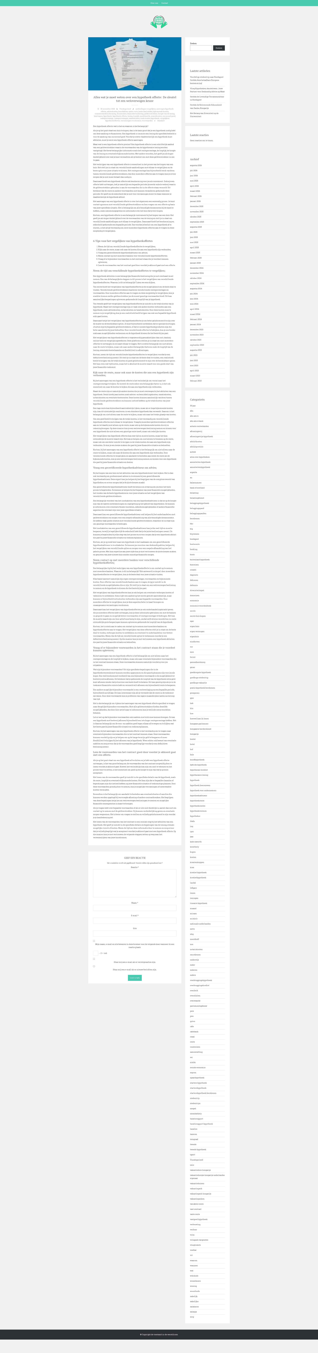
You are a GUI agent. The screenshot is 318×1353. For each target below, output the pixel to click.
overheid (194, 990)
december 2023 (196, 329)
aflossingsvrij (196, 431)
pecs (192, 1011)
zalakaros (194, 1306)
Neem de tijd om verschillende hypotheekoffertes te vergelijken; (127, 246)
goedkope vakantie (198, 683)
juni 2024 (194, 299)
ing (191, 826)
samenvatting (196, 1052)
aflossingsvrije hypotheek (201, 436)
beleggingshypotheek (199, 503)
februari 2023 (196, 381)
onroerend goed (168, 116)
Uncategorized (125, 109)
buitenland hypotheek (200, 559)
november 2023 (196, 335)
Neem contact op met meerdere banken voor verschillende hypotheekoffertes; (132, 256)
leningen (194, 898)
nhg (192, 934)
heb (191, 703)
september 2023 (197, 345)
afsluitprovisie (196, 446)
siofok (193, 1062)
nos (191, 944)
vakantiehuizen (197, 1183)
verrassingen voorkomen (131, 121)
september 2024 (197, 283)
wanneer (194, 1265)
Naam (134, 903)
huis (192, 754)
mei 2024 (194, 304)
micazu (193, 913)
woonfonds (195, 1291)
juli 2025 (193, 232)
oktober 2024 (195, 278)
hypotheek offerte (120, 116)
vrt (191, 1255)
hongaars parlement (199, 724)
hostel (193, 739)
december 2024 (196, 268)
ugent (192, 1154)
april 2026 (194, 186)
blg (191, 529)
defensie (194, 585)
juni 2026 (194, 175)
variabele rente (197, 1204)
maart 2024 (195, 314)
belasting (194, 493)
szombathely (196, 1113)
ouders (193, 975)
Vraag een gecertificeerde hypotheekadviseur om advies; (123, 253)
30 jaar (193, 406)
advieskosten (112, 111)
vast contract (195, 1209)
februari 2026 (196, 196)
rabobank (194, 1031)
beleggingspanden (198, 513)
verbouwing (195, 1224)
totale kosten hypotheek (149, 118)
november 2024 (197, 273)
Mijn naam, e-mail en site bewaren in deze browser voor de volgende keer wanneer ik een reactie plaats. (134, 945)
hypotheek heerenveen (200, 785)
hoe (191, 713)
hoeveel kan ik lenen (199, 718)
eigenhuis (194, 636)
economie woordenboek (200, 606)
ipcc (192, 831)
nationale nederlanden (200, 924)
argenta (193, 472)
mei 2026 (194, 181)
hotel (192, 744)
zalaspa (193, 1312)
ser (191, 1057)
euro (192, 652)
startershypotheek (198, 1088)
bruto (192, 554)
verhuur (193, 1229)
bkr (191, 523)
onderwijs (194, 960)
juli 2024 (194, 293)
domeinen (194, 595)
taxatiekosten (134, 118)
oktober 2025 (195, 217)
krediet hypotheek (198, 872)
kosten (193, 857)
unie (192, 1165)
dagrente (194, 575)
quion (192, 1021)
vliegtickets (195, 1245)
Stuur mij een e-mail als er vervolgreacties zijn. (135, 962)
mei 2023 (194, 365)
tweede (193, 1144)
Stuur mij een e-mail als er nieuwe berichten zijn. (135, 969)
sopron (193, 1072)
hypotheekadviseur (198, 795)
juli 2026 (193, 170)
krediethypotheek (198, 877)
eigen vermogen (197, 631)
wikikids (194, 1276)
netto (192, 929)
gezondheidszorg (197, 662)
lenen (192, 893)
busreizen (194, 565)
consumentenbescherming (105, 114)
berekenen (195, 518)
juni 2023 (194, 360)
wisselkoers (195, 1281)
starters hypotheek (198, 1083)
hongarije (194, 734)
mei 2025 (194, 242)
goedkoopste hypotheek (200, 672)
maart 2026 (195, 191)
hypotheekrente (197, 800)
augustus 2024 (196, 288)
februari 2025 (196, 258)
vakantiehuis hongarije (200, 1170)
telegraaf (194, 1139)
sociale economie (197, 1067)
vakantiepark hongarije (200, 1194)
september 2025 (197, 222)
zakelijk (194, 1296)
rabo (192, 1026)
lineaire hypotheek (198, 903)
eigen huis (194, 626)
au (191, 477)
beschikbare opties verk (128, 111)
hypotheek (107, 116)
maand (193, 908)
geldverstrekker (150, 114)
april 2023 (194, 370)
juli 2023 (193, 355)
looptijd (136, 116)
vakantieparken (197, 1199)
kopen (193, 852)
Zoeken (193, 43)
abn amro (194, 416)
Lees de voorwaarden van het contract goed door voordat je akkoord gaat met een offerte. (136, 265)
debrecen (194, 580)
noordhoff (194, 939)
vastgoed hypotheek (199, 1219)
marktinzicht (145, 116)
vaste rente (195, 1214)
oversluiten (195, 995)
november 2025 (196, 211)
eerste (193, 611)
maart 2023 (195, 376)
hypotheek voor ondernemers (203, 790)
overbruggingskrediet (199, 985)
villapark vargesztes (199, 1240)
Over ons (154, 3)
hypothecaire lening (199, 775)
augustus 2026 (196, 165)
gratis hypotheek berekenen (202, 688)
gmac (192, 667)
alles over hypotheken (200, 457)
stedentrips (195, 1103)
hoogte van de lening (166, 114)
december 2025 (196, 206)
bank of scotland (197, 488)
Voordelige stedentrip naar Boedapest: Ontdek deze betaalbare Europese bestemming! (207, 80)
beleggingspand (197, 508)
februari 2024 (196, 319)
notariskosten (156, 116)
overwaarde (195, 1001)
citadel (193, 570)
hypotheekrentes (197, 806)
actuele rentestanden (199, 426)
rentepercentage (106, 118)
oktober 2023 (195, 340)
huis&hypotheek (197, 759)
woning (193, 1286)
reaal (192, 1037)
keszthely (194, 847)
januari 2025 (195, 263)
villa (192, 1235)
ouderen (193, 970)
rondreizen (195, 1047)
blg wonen (194, 534)
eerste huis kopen (198, 616)
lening (130, 116)
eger (192, 621)
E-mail (135, 915)
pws (192, 1016)
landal (193, 883)
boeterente (195, 544)
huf (191, 749)
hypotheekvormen (198, 811)
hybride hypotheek (198, 765)
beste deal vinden (145, 111)
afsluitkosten (196, 441)
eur (191, 647)
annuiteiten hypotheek (200, 462)
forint (192, 657)
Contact (164, 3)
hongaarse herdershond (200, 729)
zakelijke (194, 1301)
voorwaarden (147, 121)
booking (193, 549)
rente (192, 1042)
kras (192, 867)
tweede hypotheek (198, 1149)
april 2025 (194, 247)
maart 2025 (195, 252)
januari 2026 (195, 201)
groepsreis (194, 693)
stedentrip (194, 1098)
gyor (192, 698)
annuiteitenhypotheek (200, 467)
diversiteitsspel (197, 590)
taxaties (193, 1129)
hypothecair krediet (199, 770)
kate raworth (196, 842)
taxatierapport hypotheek (201, 1124)
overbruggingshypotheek (201, 980)
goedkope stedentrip (199, 677)
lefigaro (193, 888)
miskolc (194, 918)
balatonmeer (196, 482)
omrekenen (195, 954)
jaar (191, 836)
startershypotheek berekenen (203, 1093)
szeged (193, 1108)
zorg (192, 1317)
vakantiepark (196, 1188)
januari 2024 (195, 324)
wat (191, 1270)
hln (191, 708)
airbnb (193, 452)
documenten (122, 114)
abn (191, 411)
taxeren (193, 1134)
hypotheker (195, 816)
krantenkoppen (197, 862)
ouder (192, 965)
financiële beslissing (135, 114)
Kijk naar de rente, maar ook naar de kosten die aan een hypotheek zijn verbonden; (134, 249)
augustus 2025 (196, 227)
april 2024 (194, 309)
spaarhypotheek (197, 1077)
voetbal (193, 1250)
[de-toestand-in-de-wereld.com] (159, 20)
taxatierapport (196, 1119)
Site (135, 928)
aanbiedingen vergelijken (146, 109)
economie (194, 600)
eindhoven (195, 641)
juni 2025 (194, 237)
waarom (193, 1260)
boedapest (194, 539)
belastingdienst (197, 498)
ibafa (192, 821)
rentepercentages (121, 118)
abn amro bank (196, 421)
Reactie (135, 867)
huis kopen (98, 116)
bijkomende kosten (161, 111)
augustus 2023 (196, 350)
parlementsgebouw (198, 1006)
